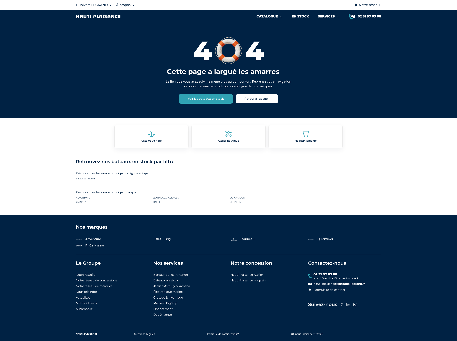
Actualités (83, 297)
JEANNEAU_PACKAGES (166, 197)
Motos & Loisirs (86, 303)
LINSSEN (157, 202)
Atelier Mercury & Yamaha (171, 286)
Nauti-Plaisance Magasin (248, 280)
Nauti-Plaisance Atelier (247, 274)
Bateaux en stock (165, 280)
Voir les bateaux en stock (206, 98)
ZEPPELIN (235, 202)
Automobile (84, 309)
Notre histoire (86, 274)
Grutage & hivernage (168, 297)
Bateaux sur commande (170, 274)
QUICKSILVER (237, 197)
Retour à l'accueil (256, 98)
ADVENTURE (83, 197)
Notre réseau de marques (94, 286)
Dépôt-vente (162, 314)
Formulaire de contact (329, 290)
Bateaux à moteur (86, 178)
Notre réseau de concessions (96, 280)
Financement (163, 309)
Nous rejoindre (86, 292)
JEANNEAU (82, 202)
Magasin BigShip (165, 303)
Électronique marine (168, 292)
